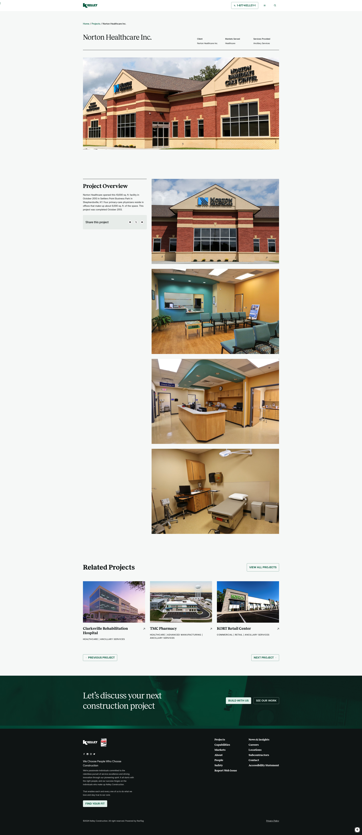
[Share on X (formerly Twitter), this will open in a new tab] (136, 222)
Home (86, 23)
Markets (219, 749)
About (218, 755)
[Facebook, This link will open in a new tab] (84, 754)
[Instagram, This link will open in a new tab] (91, 754)
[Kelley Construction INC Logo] (90, 5)
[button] (265, 6)
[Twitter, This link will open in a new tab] (94, 754)
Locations (255, 749)
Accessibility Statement (264, 765)
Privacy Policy (272, 821)
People (218, 760)
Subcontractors (259, 755)
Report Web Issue (225, 770)
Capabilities (222, 744)
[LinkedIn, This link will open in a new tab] (87, 754)
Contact (254, 760)
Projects (96, 23)
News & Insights (259, 739)
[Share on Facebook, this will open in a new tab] (130, 222)
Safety (218, 765)
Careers (254, 744)
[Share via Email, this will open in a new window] (142, 222)
